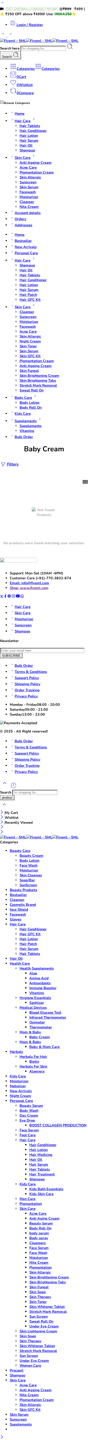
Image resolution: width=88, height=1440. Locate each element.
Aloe (33, 973)
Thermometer (40, 1027)
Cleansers (37, 1242)
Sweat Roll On (32, 390)
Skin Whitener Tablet (47, 1306)
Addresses (23, 225)
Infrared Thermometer (47, 1017)
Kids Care (23, 413)
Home (19, 113)
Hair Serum (29, 140)
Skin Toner (28, 346)
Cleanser (27, 201)
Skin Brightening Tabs (38, 380)
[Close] (2, 812)
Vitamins (27, 430)
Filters (12, 464)
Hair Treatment (42, 1174)
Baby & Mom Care (44, 1046)
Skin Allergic (30, 177)
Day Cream (29, 1115)
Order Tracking (27, 690)
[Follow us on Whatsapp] (22, 596)
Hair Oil (26, 145)
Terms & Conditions (31, 671)
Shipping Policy (27, 684)
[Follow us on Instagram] (13, 596)
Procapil (16, 1370)
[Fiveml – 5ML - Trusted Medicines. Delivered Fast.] (39, 40)
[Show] (2, 3)
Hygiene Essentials (35, 997)
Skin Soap (37, 1291)
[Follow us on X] (1, 596)
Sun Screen (38, 1316)
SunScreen (28, 885)
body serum (39, 1233)
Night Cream (30, 341)
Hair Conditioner (33, 130)
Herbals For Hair (33, 1056)
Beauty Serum (31, 1105)
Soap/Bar (27, 880)
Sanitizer (36, 1002)
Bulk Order (24, 436)
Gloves (15, 919)
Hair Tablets (30, 125)
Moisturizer (29, 196)
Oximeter (37, 1022)
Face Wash (28, 865)
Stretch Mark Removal (38, 385)
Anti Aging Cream (44, 1218)
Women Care (30, 1365)
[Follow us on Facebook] (5, 596)
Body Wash (29, 1110)
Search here (10, 48)
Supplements (26, 420)
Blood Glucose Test (45, 1012)
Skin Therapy (40, 1296)
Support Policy (27, 677)
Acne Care (28, 167)
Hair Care (23, 120)
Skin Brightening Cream (39, 375)
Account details (28, 212)
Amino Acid (39, 978)
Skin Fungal (29, 370)
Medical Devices (33, 1007)
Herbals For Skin (33, 1066)
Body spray (38, 1238)
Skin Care (23, 157)
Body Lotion (29, 402)
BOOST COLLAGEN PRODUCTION (58, 1125)
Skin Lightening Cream (38, 1331)
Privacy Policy (26, 696)
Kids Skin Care (41, 1193)
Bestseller (23, 240)
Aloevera (36, 1071)
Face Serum (29, 1130)
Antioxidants (40, 983)
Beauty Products (23, 889)
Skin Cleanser (31, 875)
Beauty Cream (31, 855)
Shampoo (27, 150)
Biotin (34, 1061)
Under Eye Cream (44, 1326)
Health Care (20, 963)
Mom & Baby (30, 1032)
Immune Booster (42, 987)
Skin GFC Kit (30, 356)
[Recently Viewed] (13, 787)
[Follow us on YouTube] (18, 596)
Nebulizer (18, 1086)
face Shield (19, 909)
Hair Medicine (40, 1154)
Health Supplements (37, 968)
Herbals (16, 1051)
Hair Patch (28, 294)
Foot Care (28, 1135)
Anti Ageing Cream (36, 162)
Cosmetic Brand (23, 904)
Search (7, 57)
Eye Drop (27, 1120)
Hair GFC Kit (30, 299)
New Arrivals (26, 246)
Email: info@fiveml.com (29, 583)
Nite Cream (29, 206)
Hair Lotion (29, 135)
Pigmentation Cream (37, 172)
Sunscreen (28, 182)
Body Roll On (31, 407)
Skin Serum (29, 187)
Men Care (27, 1198)
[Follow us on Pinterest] (9, 596)
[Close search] (4, 807)
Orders (20, 218)
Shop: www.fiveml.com (29, 587)
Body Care (23, 397)
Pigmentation (31, 1203)
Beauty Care (20, 850)
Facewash (28, 191)
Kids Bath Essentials (46, 1189)
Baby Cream (39, 1037)
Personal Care (26, 253)
